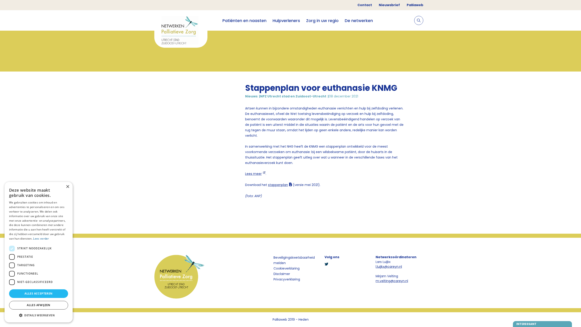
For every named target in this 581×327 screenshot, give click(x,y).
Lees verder (41, 238)
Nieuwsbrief (389, 5)
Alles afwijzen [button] (38, 305)
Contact (364, 5)
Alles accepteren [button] (38, 293)
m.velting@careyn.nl (392, 281)
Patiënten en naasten (244, 20)
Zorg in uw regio (322, 20)
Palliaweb (415, 5)
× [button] (67, 186)
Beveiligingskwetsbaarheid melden (294, 260)
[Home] (181, 31)
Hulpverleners (286, 20)
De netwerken (359, 20)
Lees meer (253, 173)
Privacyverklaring (286, 279)
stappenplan (278, 185)
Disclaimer (281, 274)
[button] (38, 315)
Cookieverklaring (286, 268)
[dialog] (39, 252)
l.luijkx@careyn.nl (389, 266)
